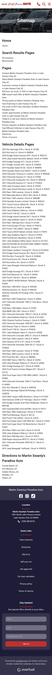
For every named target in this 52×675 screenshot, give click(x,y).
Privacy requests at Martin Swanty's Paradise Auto (24, 125)
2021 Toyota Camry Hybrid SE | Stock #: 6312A (23, 204)
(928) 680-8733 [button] (28, 521)
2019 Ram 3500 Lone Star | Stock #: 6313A (21, 430)
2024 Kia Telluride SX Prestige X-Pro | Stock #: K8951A (22, 294)
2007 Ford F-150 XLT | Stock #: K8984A (19, 277)
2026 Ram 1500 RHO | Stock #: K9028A (19, 287)
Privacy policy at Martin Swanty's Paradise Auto (23, 100)
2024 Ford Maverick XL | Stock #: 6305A (20, 274)
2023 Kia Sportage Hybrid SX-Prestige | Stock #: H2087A (23, 392)
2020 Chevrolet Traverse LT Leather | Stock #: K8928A (26, 174)
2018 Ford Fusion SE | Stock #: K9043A (19, 259)
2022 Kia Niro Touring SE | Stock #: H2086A (21, 256)
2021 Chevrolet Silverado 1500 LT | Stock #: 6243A (24, 314)
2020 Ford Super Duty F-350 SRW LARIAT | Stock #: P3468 (24, 377)
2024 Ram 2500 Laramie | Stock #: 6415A (20, 354)
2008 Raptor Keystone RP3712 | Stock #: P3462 (23, 439)
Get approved (26, 569)
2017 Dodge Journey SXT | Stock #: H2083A (21, 164)
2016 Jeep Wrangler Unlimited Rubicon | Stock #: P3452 (23, 267)
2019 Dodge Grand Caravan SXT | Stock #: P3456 (23, 216)
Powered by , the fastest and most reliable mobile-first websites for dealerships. (26, 662)
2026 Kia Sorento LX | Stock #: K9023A (19, 290)
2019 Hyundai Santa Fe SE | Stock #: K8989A (22, 168)
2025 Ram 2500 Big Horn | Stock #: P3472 (20, 436)
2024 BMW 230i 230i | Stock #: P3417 (18, 311)
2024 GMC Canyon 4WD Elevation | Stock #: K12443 (25, 396)
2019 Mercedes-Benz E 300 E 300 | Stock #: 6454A (24, 195)
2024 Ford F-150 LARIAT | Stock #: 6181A (20, 418)
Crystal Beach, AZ (10, 466)
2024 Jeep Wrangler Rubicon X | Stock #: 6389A (23, 363)
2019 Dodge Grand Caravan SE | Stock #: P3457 (23, 253)
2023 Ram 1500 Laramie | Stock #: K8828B (21, 198)
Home (5, 46)
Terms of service (9, 137)
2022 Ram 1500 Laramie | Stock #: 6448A (20, 192)
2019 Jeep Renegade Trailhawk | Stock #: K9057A (24, 448)
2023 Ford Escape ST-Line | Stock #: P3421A (21, 226)
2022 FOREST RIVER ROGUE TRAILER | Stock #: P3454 (23, 282)
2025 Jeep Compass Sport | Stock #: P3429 (21, 186)
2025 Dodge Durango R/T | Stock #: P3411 (20, 271)
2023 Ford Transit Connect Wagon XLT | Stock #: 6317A (23, 371)
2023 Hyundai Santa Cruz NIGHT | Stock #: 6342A (24, 171)
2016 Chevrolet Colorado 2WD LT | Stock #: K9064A (25, 335)
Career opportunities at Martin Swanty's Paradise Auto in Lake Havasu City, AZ (23, 114)
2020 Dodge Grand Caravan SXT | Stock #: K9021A (24, 155)
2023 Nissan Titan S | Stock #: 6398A (18, 326)
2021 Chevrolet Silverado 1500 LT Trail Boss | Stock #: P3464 (25, 303)
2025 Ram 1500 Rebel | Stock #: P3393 (19, 308)
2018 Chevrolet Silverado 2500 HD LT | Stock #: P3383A (23, 346)
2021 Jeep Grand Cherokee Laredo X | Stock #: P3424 (25, 189)
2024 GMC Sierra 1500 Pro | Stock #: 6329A (21, 360)
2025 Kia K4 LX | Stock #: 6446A (16, 207)
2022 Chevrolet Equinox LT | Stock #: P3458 (21, 177)
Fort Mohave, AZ (9, 469)
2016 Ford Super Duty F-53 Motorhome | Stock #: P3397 (23, 425)
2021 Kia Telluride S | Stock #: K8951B (19, 387)
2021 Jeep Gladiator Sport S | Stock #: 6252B (22, 332)
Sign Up (26, 644)
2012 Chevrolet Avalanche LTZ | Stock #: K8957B (23, 180)
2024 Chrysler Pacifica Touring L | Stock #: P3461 (24, 320)
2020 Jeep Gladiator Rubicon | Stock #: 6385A (22, 433)
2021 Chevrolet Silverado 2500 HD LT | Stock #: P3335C (23, 444)
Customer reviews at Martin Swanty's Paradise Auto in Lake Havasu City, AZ (25, 87)
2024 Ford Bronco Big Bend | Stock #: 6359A (21, 238)
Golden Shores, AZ (10, 472)
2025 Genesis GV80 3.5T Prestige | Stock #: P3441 (24, 400)
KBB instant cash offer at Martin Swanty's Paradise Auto (24, 96)
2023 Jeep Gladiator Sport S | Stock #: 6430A (22, 219)
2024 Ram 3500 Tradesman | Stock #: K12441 (22, 412)
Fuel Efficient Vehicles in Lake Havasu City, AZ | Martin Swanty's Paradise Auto (23, 129)
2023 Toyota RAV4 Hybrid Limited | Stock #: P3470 (24, 232)
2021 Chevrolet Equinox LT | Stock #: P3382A (22, 183)
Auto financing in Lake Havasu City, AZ (19, 104)
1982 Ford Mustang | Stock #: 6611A (18, 415)
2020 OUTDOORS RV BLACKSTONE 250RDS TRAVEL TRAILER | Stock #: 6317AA (25, 245)
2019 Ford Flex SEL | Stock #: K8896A (18, 357)
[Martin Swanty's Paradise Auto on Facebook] (20, 495)
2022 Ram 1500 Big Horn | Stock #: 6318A (20, 223)
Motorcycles (7, 61)
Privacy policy (26, 584)
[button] (38, 4)
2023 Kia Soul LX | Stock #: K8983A (17, 152)
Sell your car (26, 562)
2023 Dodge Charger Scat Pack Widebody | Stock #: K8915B (25, 404)
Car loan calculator (26, 576)
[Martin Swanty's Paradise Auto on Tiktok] (32, 495)
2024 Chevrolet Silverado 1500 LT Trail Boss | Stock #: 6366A (25, 383)
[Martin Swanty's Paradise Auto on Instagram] (26, 495)
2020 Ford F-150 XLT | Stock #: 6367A (18, 213)
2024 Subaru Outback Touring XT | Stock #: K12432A (25, 250)
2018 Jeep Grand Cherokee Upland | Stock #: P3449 (25, 158)
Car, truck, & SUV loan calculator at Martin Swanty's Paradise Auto (25, 108)
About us (26, 554)
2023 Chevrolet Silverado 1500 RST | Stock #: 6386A (25, 323)
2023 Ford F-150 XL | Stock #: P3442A (18, 329)
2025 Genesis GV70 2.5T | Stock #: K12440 (21, 342)
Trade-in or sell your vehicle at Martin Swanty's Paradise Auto (22, 120)
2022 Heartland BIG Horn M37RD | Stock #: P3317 (24, 409)
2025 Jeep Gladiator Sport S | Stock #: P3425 (22, 235)
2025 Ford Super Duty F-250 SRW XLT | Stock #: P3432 (26, 421)
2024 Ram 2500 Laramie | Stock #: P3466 (20, 351)
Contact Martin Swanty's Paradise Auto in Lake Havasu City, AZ (23, 75)
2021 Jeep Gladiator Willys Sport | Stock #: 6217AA (25, 241)
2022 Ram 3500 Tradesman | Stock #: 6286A (21, 299)
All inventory (7, 58)
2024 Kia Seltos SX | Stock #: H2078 (18, 262)
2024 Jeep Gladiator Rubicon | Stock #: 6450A (22, 210)
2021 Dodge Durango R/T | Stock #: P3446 (20, 366)
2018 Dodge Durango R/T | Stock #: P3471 (20, 162)
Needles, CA (7, 475)
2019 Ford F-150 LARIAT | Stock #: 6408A (20, 229)
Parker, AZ (6, 478)
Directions (6, 134)
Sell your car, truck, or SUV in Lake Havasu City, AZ (24, 91)
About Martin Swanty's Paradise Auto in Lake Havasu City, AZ (25, 81)
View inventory (26, 540)
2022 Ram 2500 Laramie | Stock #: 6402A (20, 339)
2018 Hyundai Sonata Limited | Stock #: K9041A (23, 201)
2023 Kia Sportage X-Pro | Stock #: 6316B (20, 149)
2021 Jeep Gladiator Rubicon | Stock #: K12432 (23, 317)
